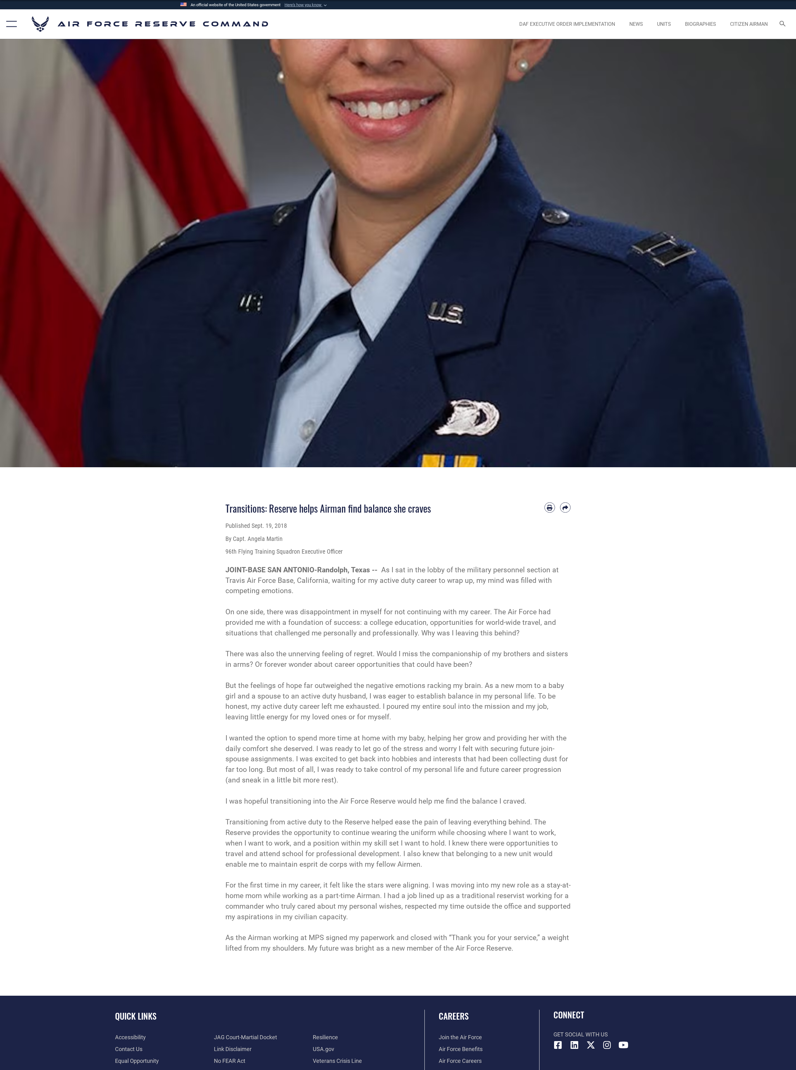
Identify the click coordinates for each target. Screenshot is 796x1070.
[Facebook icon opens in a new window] (558, 1045)
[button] (306, 5)
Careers (454, 1016)
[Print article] (549, 507)
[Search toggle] (782, 24)
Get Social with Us (580, 1034)
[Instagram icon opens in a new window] (607, 1045)
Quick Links (135, 1016)
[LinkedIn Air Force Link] (574, 1045)
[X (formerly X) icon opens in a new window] (590, 1045)
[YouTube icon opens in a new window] (623, 1045)
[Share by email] (565, 507)
